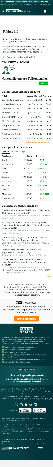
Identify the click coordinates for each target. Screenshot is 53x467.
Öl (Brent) (7, 181)
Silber (5, 172)
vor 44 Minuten (34, 121)
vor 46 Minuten (34, 125)
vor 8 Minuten (35, 104)
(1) (26, 213)
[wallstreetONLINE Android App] (39, 412)
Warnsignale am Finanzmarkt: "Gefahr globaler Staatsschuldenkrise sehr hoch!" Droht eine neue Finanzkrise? (25, 225)
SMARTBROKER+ (37, 359)
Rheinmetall (8, 198)
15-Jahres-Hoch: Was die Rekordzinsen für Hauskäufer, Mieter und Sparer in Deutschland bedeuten (24, 262)
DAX (4, 168)
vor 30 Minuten (34, 138)
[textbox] (19, 84)
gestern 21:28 (35, 100)
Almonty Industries (11, 164)
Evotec (5, 189)
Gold (4, 160)
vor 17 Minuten (34, 129)
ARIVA (18, 420)
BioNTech (6, 185)
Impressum (11, 396)
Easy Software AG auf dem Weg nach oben (22, 100)
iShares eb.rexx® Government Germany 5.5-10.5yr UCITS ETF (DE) (26, 270)
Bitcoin (5, 177)
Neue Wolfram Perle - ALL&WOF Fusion (21, 108)
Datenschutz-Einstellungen (14, 398)
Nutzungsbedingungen (41, 398)
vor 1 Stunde (35, 134)
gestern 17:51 (35, 112)
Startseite (12, 49)
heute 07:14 (36, 117)
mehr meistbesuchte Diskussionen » (38, 142)
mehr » (49, 276)
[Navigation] (3, 11)
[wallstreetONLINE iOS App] (25, 412)
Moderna (6, 194)
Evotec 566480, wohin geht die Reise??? (21, 117)
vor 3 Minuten (35, 108)
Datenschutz (38, 396)
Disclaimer (25, 396)
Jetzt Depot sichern (26, 370)
